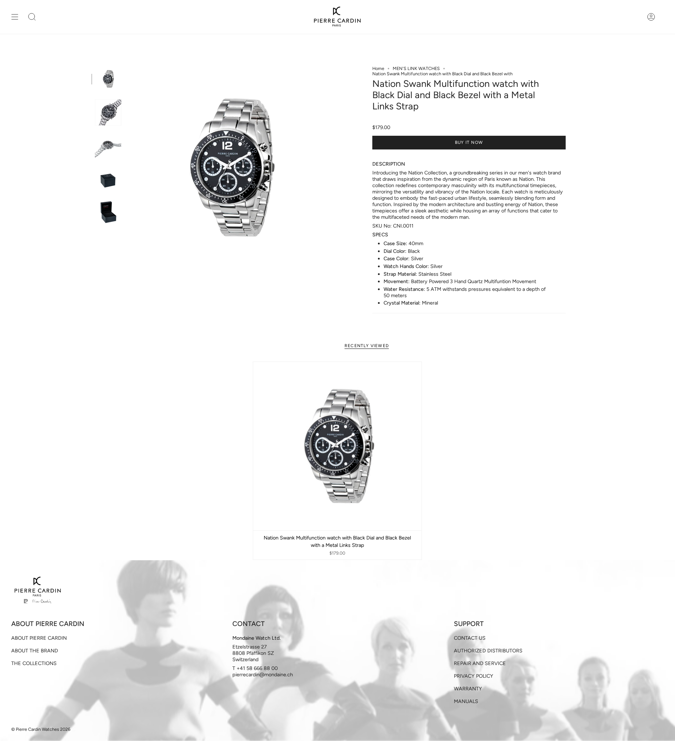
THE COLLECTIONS (34, 663)
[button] (32, 17)
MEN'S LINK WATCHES (416, 68)
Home (378, 68)
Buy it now (469, 142)
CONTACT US (470, 638)
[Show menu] (14, 17)
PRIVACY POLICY (473, 676)
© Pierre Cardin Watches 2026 (40, 729)
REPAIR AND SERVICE (480, 663)
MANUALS (466, 701)
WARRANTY (468, 688)
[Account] (651, 17)
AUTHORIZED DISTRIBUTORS (488, 650)
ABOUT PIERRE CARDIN (39, 638)
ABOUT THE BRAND (34, 650)
